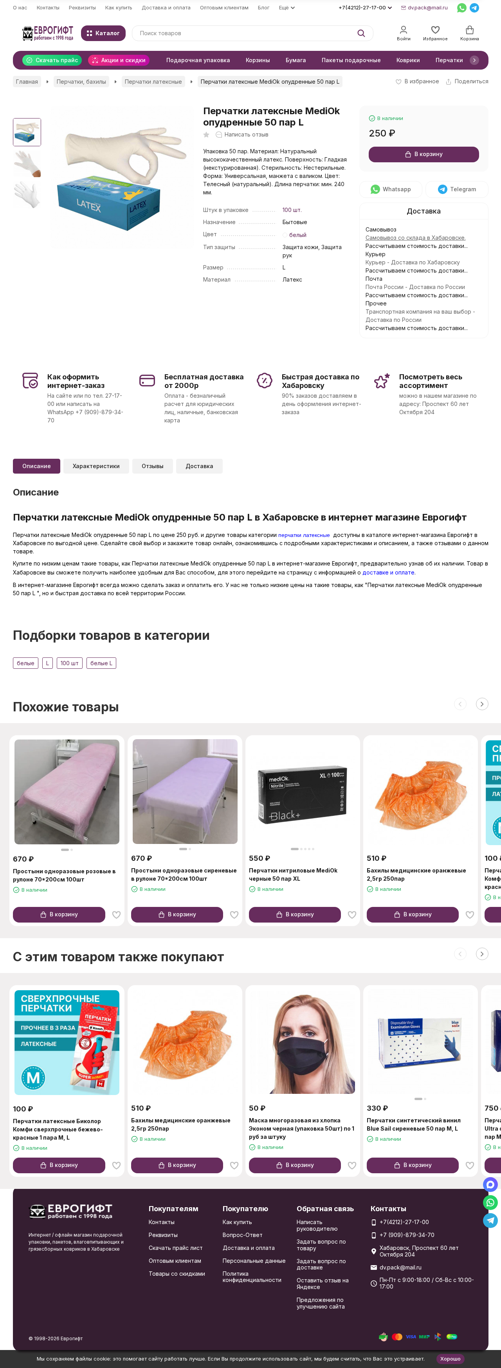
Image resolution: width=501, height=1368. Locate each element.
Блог (264, 7)
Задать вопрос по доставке (321, 1264)
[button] (474, 60)
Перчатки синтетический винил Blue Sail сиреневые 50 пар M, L (414, 1124)
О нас (20, 7)
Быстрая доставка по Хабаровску (320, 381)
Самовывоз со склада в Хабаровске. (416, 237)
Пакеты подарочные (351, 60)
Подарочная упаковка (198, 60)
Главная (27, 81)
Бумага (296, 60)
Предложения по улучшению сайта (321, 1303)
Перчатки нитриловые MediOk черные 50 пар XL (293, 874)
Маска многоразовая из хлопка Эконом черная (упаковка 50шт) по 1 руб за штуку (301, 1128)
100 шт (70, 663)
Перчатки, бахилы (81, 81)
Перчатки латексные (153, 81)
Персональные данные (254, 1260)
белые (25, 663)
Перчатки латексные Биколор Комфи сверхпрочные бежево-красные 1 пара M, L (58, 1129)
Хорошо (450, 1358)
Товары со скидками (177, 1273)
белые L (101, 663)
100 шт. (292, 209)
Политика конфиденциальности (252, 1277)
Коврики (408, 60)
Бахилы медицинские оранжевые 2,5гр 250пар (416, 874)
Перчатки (449, 60)
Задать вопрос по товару (321, 1244)
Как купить (118, 7)
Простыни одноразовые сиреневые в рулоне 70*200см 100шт (184, 874)
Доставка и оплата (166, 7)
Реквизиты (82, 7)
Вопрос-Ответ (243, 1235)
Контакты (48, 7)
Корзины (258, 60)
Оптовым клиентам (224, 7)
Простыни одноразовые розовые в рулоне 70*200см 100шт (64, 875)
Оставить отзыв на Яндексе (323, 1283)
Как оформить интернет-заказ (76, 381)
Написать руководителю (317, 1225)
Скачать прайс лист (176, 1247)
